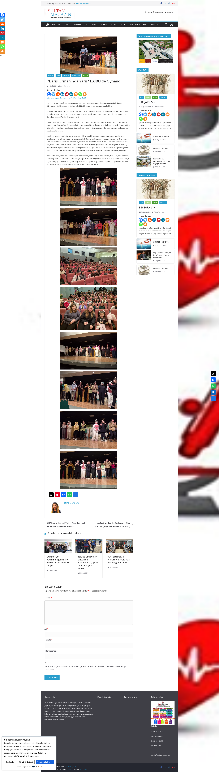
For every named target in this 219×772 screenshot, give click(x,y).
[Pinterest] (67, 94)
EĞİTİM (113, 25)
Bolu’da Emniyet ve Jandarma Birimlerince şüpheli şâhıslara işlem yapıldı (87, 562)
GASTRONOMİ (134, 25)
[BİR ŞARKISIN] (156, 84)
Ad (46, 629)
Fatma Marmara (64, 86)
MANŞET (67, 25)
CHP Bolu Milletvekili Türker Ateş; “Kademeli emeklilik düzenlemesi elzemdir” (66, 525)
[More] (85, 94)
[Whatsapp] (80, 94)
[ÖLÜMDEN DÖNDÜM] (144, 138)
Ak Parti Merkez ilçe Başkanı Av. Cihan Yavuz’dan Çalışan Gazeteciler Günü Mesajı (112, 525)
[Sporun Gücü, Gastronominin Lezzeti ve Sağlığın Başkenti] (144, 163)
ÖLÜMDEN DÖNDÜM (161, 136)
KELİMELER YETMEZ (160, 148)
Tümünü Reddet (26, 762)
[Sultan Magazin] (47, 24)
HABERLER (78, 25)
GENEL (148, 97)
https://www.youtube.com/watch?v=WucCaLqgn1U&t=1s (68, 98)
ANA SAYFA (56, 25)
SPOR (145, 25)
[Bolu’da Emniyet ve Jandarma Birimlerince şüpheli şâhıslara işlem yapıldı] (88, 540)
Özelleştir (10, 762)
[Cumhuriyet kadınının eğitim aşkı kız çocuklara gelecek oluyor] (58, 540)
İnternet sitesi (50, 651)
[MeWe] (71, 94)
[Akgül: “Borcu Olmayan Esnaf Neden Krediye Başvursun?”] (144, 256)
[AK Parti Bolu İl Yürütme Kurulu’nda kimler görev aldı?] (119, 540)
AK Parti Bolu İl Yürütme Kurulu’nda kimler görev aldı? (119, 559)
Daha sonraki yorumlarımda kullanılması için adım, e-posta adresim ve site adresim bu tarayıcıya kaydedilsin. (85, 668)
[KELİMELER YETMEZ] (144, 150)
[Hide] (1, 56)
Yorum (48, 598)
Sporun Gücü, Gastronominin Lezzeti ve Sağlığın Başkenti (162, 161)
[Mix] (76, 94)
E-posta (48, 640)
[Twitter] (53, 94)
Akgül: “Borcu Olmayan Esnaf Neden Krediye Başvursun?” (97, 3)
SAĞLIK (122, 25)
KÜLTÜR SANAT (92, 25)
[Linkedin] (62, 94)
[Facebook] (49, 94)
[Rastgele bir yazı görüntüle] (172, 24)
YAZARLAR (155, 25)
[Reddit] (58, 94)
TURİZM (104, 25)
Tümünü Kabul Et (44, 762)
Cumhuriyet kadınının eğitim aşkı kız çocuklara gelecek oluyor (58, 561)
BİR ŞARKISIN (147, 102)
